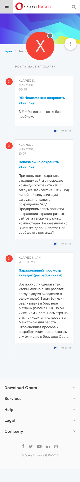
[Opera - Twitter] (30, 446)
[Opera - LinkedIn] (48, 446)
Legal (9, 420)
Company (13, 431)
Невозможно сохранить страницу (39, 164)
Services (12, 398)
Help (8, 409)
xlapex (25, 80)
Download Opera (20, 387)
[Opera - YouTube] (39, 446)
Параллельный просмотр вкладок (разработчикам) (40, 272)
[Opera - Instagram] (56, 446)
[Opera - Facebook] (23, 446)
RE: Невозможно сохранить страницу (42, 100)
